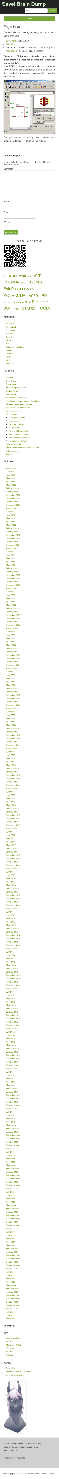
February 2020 (12, 728)
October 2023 (12, 581)
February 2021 (12, 688)
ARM (13, 275)
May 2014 (10, 958)
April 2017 (10, 841)
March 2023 (11, 604)
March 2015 (11, 925)
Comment (9, 168)
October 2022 (12, 621)
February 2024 (12, 568)
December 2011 (13, 1055)
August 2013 (11, 988)
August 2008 (11, 1188)
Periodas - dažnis (16, 424)
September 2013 (13, 985)
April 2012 (10, 1041)
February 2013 (12, 1008)
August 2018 (11, 788)
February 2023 (12, 608)
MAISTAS (7, 302)
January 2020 (12, 731)
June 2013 (10, 995)
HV (32, 289)
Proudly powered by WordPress (26, 1473)
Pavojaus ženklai (13, 410)
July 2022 (10, 631)
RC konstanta (14, 427)
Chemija (9, 336)
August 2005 (11, 1308)
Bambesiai (10, 330)
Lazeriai (9, 353)
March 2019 (11, 765)
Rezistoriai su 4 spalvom (19, 434)
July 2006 (10, 1271)
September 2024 (13, 544)
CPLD (23, 282)
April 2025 (10, 521)
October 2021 (12, 661)
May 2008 (10, 1198)
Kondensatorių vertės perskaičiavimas (22, 400)
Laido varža (13, 420)
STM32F (29, 308)
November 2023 (13, 578)
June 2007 (10, 1235)
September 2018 (13, 785)
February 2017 (12, 848)
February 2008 (12, 1208)
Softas (9, 1351)
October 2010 (12, 1101)
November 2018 (13, 778)
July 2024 (10, 551)
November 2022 (13, 618)
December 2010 (13, 1095)
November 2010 (13, 1098)
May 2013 (10, 998)
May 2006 (10, 1278)
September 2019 (13, 745)
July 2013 (10, 991)
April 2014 (10, 961)
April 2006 (10, 1281)
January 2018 (12, 811)
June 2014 (10, 955)
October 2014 (12, 941)
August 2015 (11, 908)
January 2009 (12, 1171)
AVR (38, 276)
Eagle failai (11, 384)
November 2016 (13, 858)
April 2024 (10, 561)
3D (4, 277)
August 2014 (11, 948)
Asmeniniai (11, 326)
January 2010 (12, 1131)
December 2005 (13, 1295)
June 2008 (10, 1195)
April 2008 (10, 1201)
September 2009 (13, 1145)
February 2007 (12, 1248)
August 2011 (11, 1068)
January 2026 (12, 491)
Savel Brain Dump (24, 3)
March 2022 (11, 644)
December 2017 (13, 815)
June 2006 (10, 1275)
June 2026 (10, 474)
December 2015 (13, 895)
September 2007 (13, 1225)
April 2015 (10, 921)
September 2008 (13, 1185)
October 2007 (12, 1221)
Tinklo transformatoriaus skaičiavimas (22, 447)
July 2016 (10, 871)
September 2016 (13, 865)
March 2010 (11, 1125)
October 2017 (12, 821)
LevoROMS (11, 40)
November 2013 (13, 978)
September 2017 (13, 825)
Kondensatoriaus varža (16, 397)
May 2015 (10, 918)
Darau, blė (10, 1368)
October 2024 (12, 541)
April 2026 (10, 481)
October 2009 (12, 1141)
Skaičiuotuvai (12, 414)
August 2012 (11, 1028)
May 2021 (10, 678)
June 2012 (10, 1035)
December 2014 (13, 935)
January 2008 (12, 1211)
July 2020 (10, 711)
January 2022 (12, 651)
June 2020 (10, 715)
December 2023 (13, 574)
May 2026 (10, 478)
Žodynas (10, 454)
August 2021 (11, 668)
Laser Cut (10, 350)
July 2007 (10, 1231)
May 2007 (10, 1238)
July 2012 (10, 1031)
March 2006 (11, 1285)
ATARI (22, 276)
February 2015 (12, 928)
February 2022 (12, 648)
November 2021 (13, 658)
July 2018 (10, 791)
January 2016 (12, 891)
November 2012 (13, 1018)
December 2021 (13, 654)
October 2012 (12, 1021)
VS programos (12, 450)
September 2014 (13, 945)
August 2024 (11, 548)
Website (7, 222)
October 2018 (12, 781)
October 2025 (12, 501)
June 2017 (10, 835)
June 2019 (10, 755)
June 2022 (10, 634)
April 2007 (10, 1241)
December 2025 (13, 494)
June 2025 (10, 514)
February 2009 (12, 1168)
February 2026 (12, 488)
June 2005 (10, 1315)
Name (7, 201)
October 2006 (12, 1261)
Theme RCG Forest (48, 1473)
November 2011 (13, 1058)
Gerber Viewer (12, 390)
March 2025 (11, 524)
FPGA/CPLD (11, 340)
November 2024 (13, 538)
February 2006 (12, 1288)
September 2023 (13, 584)
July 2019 (10, 751)
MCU (8, 360)
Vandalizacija (12, 363)
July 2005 (10, 1311)
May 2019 (10, 758)
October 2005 (12, 1301)
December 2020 (13, 694)
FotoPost (11, 288)
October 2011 (12, 1061)
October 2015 (12, 901)
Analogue (10, 323)
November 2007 (13, 1218)
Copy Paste (11, 380)
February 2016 (12, 888)
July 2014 (10, 951)
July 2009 (10, 1151)
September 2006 (13, 1265)
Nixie (28, 302)
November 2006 (13, 1258)
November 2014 (13, 938)
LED (43, 295)
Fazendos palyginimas (16, 387)
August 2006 (11, 1268)
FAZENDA (35, 282)
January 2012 (12, 1051)
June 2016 (10, 875)
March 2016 (11, 885)
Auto (29, 276)
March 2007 (11, 1245)
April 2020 (10, 721)
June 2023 (10, 594)
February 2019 (12, 768)
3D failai (9, 377)
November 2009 (13, 1138)
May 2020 (10, 718)
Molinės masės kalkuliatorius (18, 1371)
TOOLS (44, 308)
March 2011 (11, 1085)
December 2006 (13, 1255)
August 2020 (11, 708)
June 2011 (10, 1075)
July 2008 (10, 1191)
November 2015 (13, 898)
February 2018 (12, 808)
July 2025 (10, 511)
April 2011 (10, 1081)
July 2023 (10, 591)
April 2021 (10, 681)
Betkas (9, 333)
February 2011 (12, 1088)
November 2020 (13, 698)
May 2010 (10, 1118)
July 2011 (10, 1071)
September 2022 (13, 624)
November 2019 (13, 738)
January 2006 (12, 1291)
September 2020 (13, 704)
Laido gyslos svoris (16, 417)
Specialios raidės (13, 444)
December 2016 (13, 855)
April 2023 (10, 601)
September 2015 (13, 905)
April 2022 (10, 641)
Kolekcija (10, 1341)
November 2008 (13, 1178)
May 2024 (10, 558)
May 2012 (10, 1038)
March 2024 (11, 564)
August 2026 (11, 468)
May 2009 (10, 1158)
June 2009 (10, 1155)
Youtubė (9, 1354)
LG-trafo (10, 44)
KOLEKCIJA (14, 295)
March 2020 (11, 725)
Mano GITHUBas (13, 1344)
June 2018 (10, 795)
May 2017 (10, 838)
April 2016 (10, 881)
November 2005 (13, 1298)
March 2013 (11, 1005)
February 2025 (12, 528)
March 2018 (11, 805)
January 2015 (12, 931)
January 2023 (12, 611)
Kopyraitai (21, 1457)
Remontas (40, 301)
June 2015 (10, 915)
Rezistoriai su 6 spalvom (19, 437)
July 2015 (10, 911)
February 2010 (12, 1128)
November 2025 (13, 498)
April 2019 (10, 761)
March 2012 (11, 1045)
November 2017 (13, 818)
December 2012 (13, 1015)
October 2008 (12, 1181)
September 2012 (13, 1025)
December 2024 (13, 534)
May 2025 (10, 518)
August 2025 (11, 508)
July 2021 (10, 671)
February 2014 (12, 968)
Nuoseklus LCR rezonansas (18, 407)
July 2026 (10, 471)
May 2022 (10, 638)
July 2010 (10, 1111)
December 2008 (13, 1175)
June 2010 (10, 1115)
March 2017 (11, 845)
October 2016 (12, 861)
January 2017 (12, 851)
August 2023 (11, 588)
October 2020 (12, 701)
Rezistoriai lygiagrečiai (18, 430)
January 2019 (12, 771)
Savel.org (10, 1348)
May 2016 (10, 878)
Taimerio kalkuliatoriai (17, 440)
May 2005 (10, 1318)
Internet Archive (13, 1338)
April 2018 (10, 801)
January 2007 (12, 1251)
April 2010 (10, 1121)
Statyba (17, 309)
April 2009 (10, 1161)
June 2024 (10, 554)
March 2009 (11, 1165)
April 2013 (10, 1001)
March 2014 (11, 965)
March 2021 (11, 684)
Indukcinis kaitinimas (15, 346)
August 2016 (11, 868)
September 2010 (13, 1105)
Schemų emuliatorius (15, 1374)
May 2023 (10, 598)
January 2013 (12, 1011)
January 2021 (12, 691)
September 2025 (13, 504)
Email (7, 212)
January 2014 (12, 971)
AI (7, 277)
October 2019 (12, 741)
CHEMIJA (11, 282)
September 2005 (13, 1305)
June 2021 (10, 674)
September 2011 (13, 1065)
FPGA (24, 288)
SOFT (8, 308)
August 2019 (11, 748)
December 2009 (13, 1135)
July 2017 (10, 831)
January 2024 (12, 571)
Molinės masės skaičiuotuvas (19, 404)
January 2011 (12, 1091)
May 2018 (10, 798)
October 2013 (12, 981)
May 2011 (10, 1078)
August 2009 (11, 1148)
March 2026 (11, 484)
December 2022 (13, 614)
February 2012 (12, 1048)
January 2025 (12, 531)
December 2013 (13, 975)
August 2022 (11, 628)
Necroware (18, 302)
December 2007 (13, 1215)
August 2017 (11, 828)
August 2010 (11, 1108)
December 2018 (13, 775)
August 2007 (11, 1228)
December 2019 (13, 735)
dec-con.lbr (12, 50)
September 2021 (13, 664)
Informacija (11, 394)
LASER (32, 295)
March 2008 (11, 1205)
